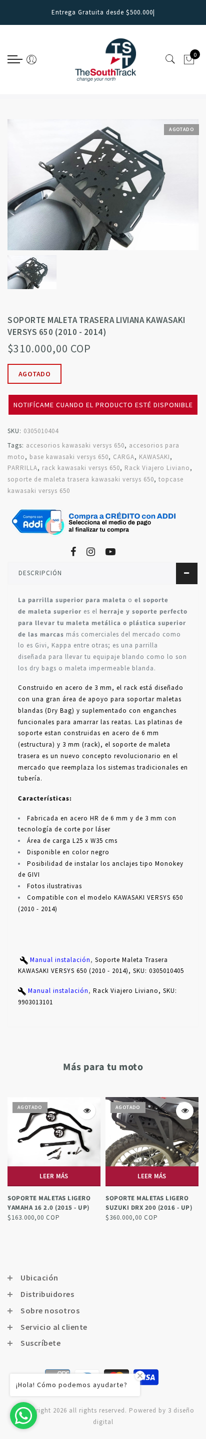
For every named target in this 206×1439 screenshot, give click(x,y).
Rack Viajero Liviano (157, 468)
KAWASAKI (154, 457)
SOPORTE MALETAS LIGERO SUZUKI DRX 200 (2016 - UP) (149, 1203)
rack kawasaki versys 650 (81, 468)
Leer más (54, 1176)
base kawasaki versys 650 (69, 457)
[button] (103, 390)
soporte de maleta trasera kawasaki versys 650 (81, 479)
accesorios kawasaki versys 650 (75, 445)
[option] (103, 184)
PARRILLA (23, 468)
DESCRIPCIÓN (40, 573)
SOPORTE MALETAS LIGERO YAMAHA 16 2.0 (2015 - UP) (49, 1203)
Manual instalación (59, 960)
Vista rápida (87, 1110)
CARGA (123, 457)
